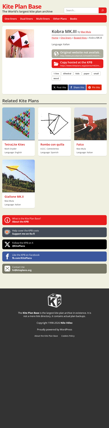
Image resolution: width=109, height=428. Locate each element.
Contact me (22, 268)
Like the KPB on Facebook (25, 256)
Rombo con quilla (52, 144)
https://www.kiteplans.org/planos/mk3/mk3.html (81, 63)
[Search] (103, 10)
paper (86, 73)
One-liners (66, 37)
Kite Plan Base (21, 6)
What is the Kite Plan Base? (26, 220)
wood (56, 78)
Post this (61, 87)
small (96, 73)
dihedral (67, 73)
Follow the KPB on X (22, 244)
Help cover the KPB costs (25, 232)
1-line (56, 73)
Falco (80, 144)
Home (55, 37)
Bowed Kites (80, 37)
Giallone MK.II (14, 197)
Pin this (96, 87)
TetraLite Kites (15, 144)
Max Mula (86, 31)
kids (77, 73)
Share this (79, 87)
